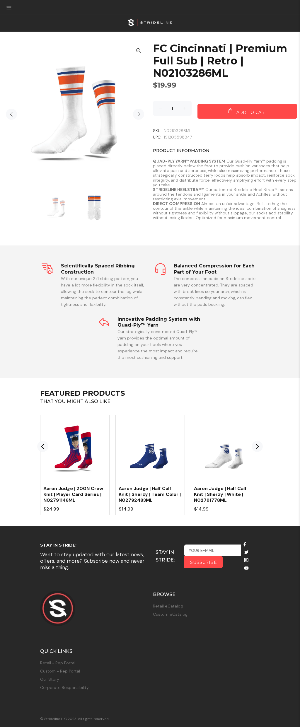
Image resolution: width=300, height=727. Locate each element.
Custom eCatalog (170, 614)
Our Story (49, 679)
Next (138, 114)
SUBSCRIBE (203, 562)
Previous (11, 114)
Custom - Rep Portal (60, 671)
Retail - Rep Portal (57, 662)
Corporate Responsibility (64, 687)
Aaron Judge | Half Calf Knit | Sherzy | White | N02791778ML (220, 494)
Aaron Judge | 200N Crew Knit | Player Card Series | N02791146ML (73, 494)
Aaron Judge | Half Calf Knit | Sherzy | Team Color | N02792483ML (150, 494)
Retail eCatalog (168, 606)
